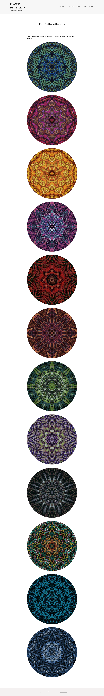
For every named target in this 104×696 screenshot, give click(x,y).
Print (78, 6)
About (91, 6)
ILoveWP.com (63, 692)
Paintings (62, 6)
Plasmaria (71, 6)
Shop (85, 6)
